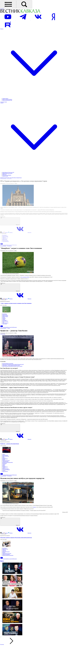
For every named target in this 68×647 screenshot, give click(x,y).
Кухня (20, 177)
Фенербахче (4, 320)
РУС (1, 8)
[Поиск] (24, 4)
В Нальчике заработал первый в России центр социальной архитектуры (16, 537)
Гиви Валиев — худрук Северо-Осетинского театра (11, 365)
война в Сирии (5, 238)
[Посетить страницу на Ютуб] (8, 20)
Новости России (5, 455)
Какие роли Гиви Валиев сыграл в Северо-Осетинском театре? (13, 364)
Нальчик (34, 507)
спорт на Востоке (5, 322)
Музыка (3, 459)
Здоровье (17, 177)
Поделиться (18, 224)
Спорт (10, 177)
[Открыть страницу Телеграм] (23, 20)
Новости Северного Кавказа (7, 99)
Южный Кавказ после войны (7, 173)
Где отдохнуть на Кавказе (6, 175)
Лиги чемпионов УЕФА (25, 277)
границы (3, 467)
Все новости (9, 178)
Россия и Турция (5, 240)
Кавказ (3, 465)
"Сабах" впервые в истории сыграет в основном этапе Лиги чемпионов (15, 303)
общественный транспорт (6, 553)
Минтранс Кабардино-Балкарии (7, 555)
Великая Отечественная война (7, 462)
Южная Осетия (5, 458)
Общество (4, 237)
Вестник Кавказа (3, 178)
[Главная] (20, 12)
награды (3, 470)
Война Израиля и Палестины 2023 (8, 172)
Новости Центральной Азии (7, 100)
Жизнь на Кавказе (5, 468)
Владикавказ (4, 463)
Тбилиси (3, 464)
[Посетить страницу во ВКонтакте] (38, 20)
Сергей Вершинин (5, 241)
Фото (13, 177)
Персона (3, 457)
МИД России (4, 239)
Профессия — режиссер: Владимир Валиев (9, 443)
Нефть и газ (4, 174)
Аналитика (2, 101)
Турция (3, 319)
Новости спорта (5, 316)
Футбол (3, 317)
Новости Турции (5, 236)
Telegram (11, 232)
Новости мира (4, 314)
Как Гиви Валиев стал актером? (7, 363)
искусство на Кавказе (6, 469)
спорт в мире (4, 323)
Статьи (5, 101)
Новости (6, 232)
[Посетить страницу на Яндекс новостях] (53, 20)
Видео (15, 177)
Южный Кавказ (5, 466)
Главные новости (5, 98)
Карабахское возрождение (4, 177)
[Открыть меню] (8, 4)
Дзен (3, 232)
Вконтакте (29, 232)
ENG (3, 8)
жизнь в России (5, 471)
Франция (3, 318)
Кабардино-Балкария (6, 460)
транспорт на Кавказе (6, 554)
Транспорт (4, 550)
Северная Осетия (5, 461)
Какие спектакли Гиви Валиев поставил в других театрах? (12, 366)
